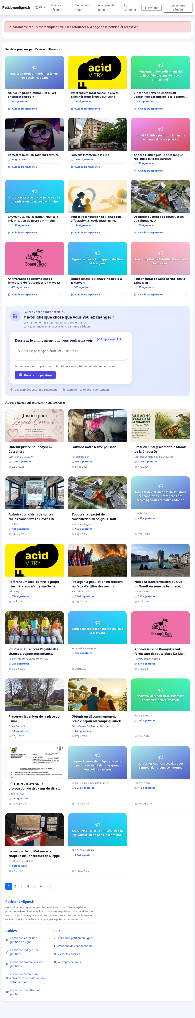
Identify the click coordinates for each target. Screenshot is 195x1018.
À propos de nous (106, 7)
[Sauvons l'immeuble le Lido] (97, 144)
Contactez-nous (82, 7)
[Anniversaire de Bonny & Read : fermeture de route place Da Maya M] (34, 270)
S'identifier (151, 7)
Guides (11, 930)
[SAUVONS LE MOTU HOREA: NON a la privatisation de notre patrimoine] (34, 208)
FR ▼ (42, 7)
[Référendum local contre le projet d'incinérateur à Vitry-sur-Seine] (97, 84)
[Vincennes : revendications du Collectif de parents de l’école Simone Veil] (160, 84)
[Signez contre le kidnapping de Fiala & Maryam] (97, 270)
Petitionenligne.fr (16, 8)
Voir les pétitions (56, 7)
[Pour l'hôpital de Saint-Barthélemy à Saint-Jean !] (160, 270)
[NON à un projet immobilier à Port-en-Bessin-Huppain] (34, 84)
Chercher (130, 9)
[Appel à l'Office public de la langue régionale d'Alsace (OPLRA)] (160, 146)
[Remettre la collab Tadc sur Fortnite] (34, 144)
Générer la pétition (38, 375)
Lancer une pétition (178, 7)
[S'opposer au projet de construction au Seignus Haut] (160, 208)
